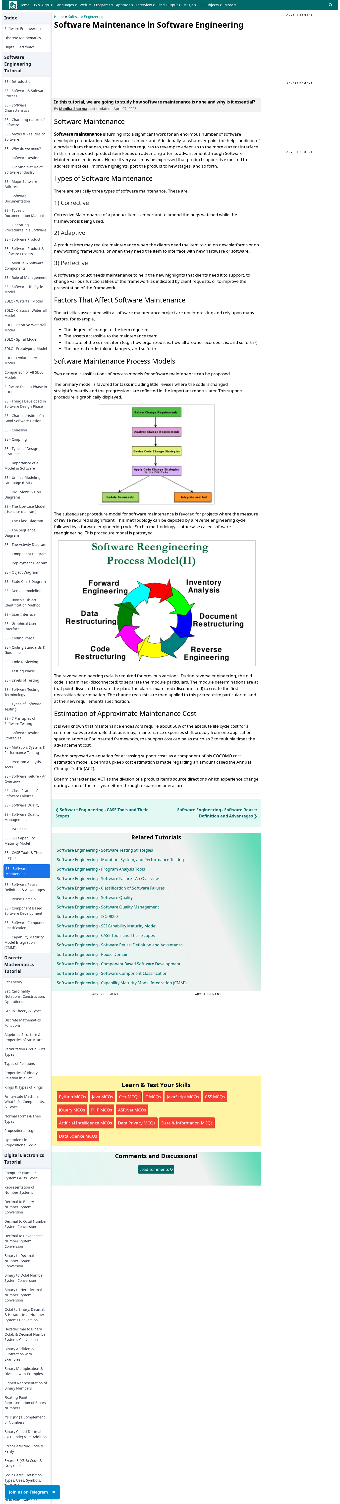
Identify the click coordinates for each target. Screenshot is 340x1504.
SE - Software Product (22, 239)
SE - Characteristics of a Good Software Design (24, 418)
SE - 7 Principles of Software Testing (19, 721)
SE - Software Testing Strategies (22, 735)
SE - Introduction (18, 81)
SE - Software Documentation (17, 198)
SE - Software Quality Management (21, 817)
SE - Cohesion (15, 430)
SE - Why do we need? (22, 148)
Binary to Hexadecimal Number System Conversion (23, 1295)
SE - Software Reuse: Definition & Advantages (24, 887)
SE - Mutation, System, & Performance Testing (24, 750)
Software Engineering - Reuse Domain (92, 954)
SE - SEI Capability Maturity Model (19, 841)
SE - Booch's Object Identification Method (22, 602)
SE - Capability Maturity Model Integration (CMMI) (24, 942)
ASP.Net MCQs (132, 1110)
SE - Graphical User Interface (20, 626)
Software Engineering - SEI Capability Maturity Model (106, 926)
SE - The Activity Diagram (25, 544)
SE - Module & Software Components (24, 266)
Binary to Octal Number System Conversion (24, 1278)
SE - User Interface (20, 614)
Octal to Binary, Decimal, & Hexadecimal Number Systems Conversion (24, 1314)
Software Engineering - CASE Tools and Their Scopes (106, 935)
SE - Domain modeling (23, 590)
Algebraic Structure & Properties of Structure (23, 1037)
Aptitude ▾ (124, 4)
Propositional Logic (20, 1130)
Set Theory (13, 982)
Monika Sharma (73, 108)
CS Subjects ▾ (210, 4)
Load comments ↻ (156, 1169)
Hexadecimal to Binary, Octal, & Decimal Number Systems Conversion (25, 1334)
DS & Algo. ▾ (42, 4)
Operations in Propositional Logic (20, 1142)
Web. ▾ (85, 4)
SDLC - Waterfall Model (23, 301)
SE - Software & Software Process (25, 93)
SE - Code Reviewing (21, 661)
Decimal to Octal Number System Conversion (25, 1224)
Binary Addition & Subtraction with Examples (19, 1354)
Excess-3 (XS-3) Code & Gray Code (23, 1463)
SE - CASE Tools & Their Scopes (23, 855)
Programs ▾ (103, 4)
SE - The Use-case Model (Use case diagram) (24, 509)
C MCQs (153, 1097)
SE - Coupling (15, 439)
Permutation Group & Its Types (24, 1052)
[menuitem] (25, 5)
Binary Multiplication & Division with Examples (23, 1371)
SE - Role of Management (25, 277)
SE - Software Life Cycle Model (23, 289)
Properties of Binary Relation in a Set (21, 1075)
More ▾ (230, 4)
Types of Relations (19, 1063)
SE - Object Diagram (21, 572)
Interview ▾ (145, 4)
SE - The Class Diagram (23, 520)
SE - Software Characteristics (16, 108)
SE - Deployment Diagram (25, 563)
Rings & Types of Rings (23, 1087)
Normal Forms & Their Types (22, 1119)
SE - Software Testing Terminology (22, 692)
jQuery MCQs (72, 1110)
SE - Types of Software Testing (22, 706)
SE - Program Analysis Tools (22, 764)
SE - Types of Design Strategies (21, 451)
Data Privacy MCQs (136, 1123)
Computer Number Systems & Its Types (21, 1175)
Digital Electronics (19, 47)
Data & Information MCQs (187, 1123)
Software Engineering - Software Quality (95, 897)
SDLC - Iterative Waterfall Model (25, 327)
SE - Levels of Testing (21, 680)
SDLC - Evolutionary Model (20, 360)
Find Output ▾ (169, 4)
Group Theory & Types (23, 1010)
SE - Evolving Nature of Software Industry (23, 170)
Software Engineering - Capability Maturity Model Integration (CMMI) (122, 983)
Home (24, 4)
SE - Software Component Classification (25, 925)
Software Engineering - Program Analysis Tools (101, 869)
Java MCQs (102, 1097)
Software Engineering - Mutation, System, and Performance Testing (120, 859)
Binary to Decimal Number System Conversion (19, 1260)
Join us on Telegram (28, 1492)
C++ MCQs (129, 1097)
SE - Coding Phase (19, 638)
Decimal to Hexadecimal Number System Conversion (24, 1241)
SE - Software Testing (22, 157)
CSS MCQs (215, 1097)
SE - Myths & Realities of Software (24, 137)
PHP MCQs (101, 1110)
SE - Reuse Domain (20, 899)
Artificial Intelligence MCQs (85, 1123)
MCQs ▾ (189, 4)
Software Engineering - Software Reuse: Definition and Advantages (120, 945)
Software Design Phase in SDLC (25, 389)
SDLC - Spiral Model (20, 339)
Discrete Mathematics (22, 37)
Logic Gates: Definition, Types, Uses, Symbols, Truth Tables (23, 1480)
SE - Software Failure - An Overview (25, 779)
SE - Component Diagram (25, 553)
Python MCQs (72, 1097)
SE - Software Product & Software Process (24, 251)
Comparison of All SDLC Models (24, 375)
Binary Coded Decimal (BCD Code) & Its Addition (25, 1434)
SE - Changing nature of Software (24, 122)
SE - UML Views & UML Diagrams (23, 495)
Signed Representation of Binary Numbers (25, 1386)
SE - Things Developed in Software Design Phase (25, 404)
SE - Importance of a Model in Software (21, 466)
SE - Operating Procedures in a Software (25, 227)
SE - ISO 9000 (15, 828)
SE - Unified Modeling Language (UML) (22, 480)
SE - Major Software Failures (20, 184)
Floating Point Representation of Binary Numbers (25, 1402)
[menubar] (128, 5)
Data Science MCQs (78, 1136)
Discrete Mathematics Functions (22, 1023)
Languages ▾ (66, 4)
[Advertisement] (91, 62)
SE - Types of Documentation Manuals (25, 213)
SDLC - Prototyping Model (25, 348)
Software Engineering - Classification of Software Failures (111, 888)
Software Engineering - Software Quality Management (108, 907)
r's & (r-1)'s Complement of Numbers (24, 1420)
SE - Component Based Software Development (23, 911)
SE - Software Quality (21, 805)
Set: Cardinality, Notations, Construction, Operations (24, 996)
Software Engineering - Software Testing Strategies (105, 850)
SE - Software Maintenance (16, 871)
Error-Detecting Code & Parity (23, 1449)
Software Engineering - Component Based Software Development (118, 964)
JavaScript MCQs (183, 1097)
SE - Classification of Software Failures (21, 793)
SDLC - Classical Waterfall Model (25, 313)
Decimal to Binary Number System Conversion (19, 1206)
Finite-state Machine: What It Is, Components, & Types (24, 1101)
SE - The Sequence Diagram (19, 533)
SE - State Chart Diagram (25, 581)
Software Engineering (22, 28)
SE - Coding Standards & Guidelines (24, 650)
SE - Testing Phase (19, 671)
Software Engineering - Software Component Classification (112, 973)
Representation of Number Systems (19, 1190)
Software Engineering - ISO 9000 (87, 916)
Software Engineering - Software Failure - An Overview (108, 878)
